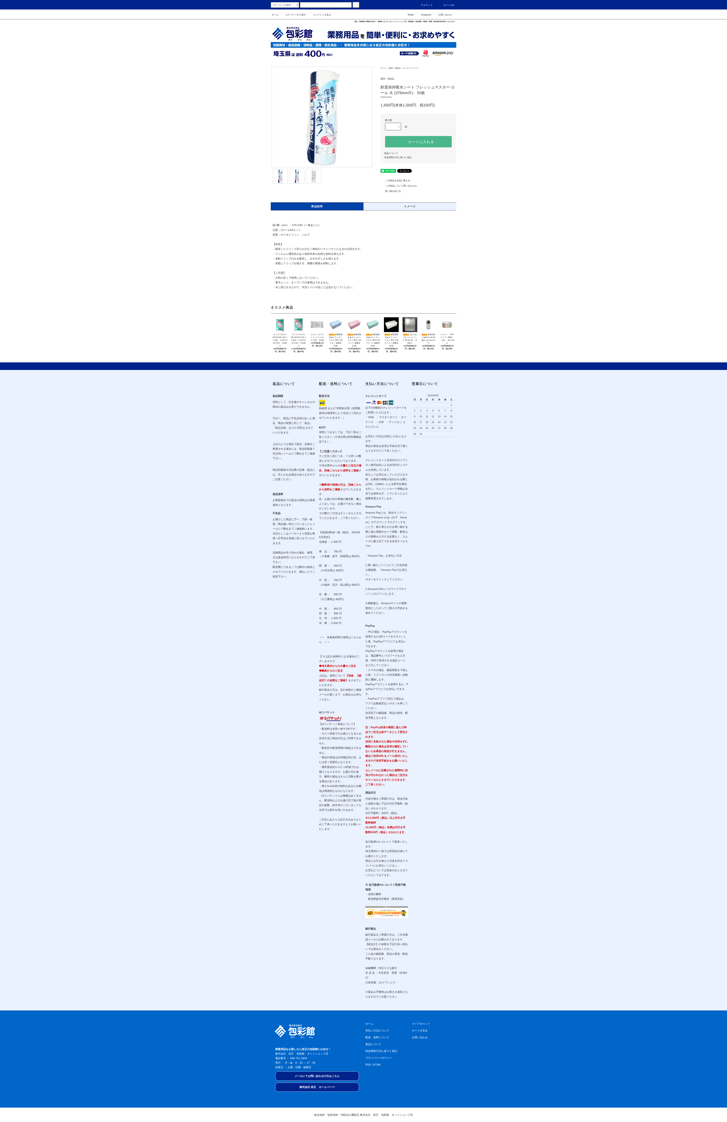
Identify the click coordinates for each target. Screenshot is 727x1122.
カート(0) (448, 5)
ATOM (377, 1064)
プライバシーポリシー (378, 1057)
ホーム (275, 14)
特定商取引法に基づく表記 (398, 157)
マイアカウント (421, 1023)
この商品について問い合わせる (401, 186)
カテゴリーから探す (295, 14)
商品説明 (317, 206)
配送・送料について (377, 1037)
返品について (391, 153)
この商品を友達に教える (397, 180)
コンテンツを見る (322, 14)
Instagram (426, 14)
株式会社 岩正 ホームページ (317, 1086)
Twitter (410, 14)
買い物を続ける (393, 191)
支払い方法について (377, 1030)
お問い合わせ (445, 14)
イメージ (410, 206)
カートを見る (420, 1030)
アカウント (427, 5)
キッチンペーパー (410, 68)
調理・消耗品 (394, 68)
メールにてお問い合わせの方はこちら (317, 1075)
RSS (368, 1064)
